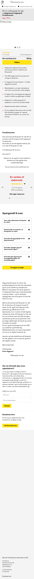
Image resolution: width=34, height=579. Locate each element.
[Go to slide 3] (19, 47)
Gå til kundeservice (10, 426)
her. (29, 386)
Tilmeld (7, 406)
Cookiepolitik (5, 571)
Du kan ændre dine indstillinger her (17, 167)
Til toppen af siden (17, 268)
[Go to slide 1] (15, 47)
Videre (17, 62)
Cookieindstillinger (7, 569)
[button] (31, 187)
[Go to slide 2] (17, 47)
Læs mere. (16, 378)
